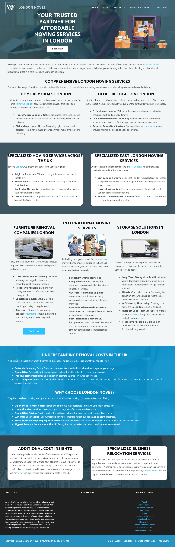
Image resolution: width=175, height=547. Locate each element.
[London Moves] (10, 7)
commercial (149, 126)
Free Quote (161, 8)
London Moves (32, 8)
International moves (140, 8)
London (19, 167)
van (21, 473)
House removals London (144, 516)
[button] (57, 49)
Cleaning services (144, 505)
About (106, 8)
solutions (134, 314)
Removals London (24, 104)
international (101, 259)
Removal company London (144, 524)
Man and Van (144, 522)
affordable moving (151, 65)
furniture (31, 314)
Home (95, 8)
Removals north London (144, 530)
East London (135, 167)
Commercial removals (144, 507)
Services (118, 8)
